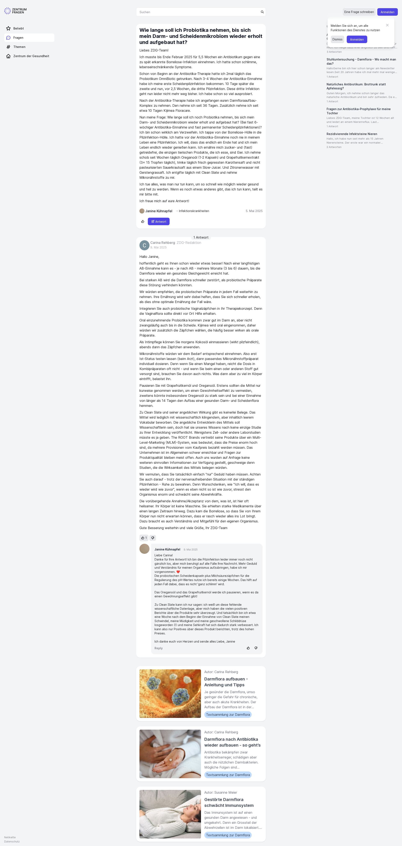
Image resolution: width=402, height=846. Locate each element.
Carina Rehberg (162, 243)
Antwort (160, 221)
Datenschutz (12, 841)
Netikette (10, 837)
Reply (159, 648)
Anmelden (387, 12)
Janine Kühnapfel (167, 549)
